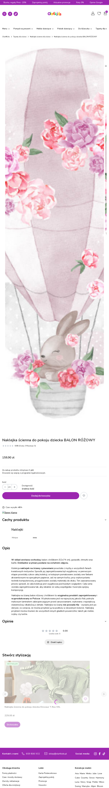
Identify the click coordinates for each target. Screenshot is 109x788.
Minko (89, 773)
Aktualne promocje (61, 2)
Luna (77, 781)
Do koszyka (12, 724)
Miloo (101, 781)
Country (84, 777)
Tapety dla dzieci (20, 37)
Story (82, 781)
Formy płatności (9, 773)
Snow (92, 777)
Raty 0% (80, 2)
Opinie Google (96, 2)
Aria (77, 773)
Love (100, 773)
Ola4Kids (6, 37)
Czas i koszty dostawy (12, 777)
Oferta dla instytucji (11, 785)
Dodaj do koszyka (40, 495)
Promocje (43, 781)
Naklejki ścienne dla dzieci (40, 37)
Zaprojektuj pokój (40, 2)
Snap (89, 781)
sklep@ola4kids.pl (58, 753)
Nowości (42, 785)
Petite (95, 781)
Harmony (100, 777)
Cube (77, 777)
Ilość (4, 482)
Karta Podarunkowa (47, 773)
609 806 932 (33, 753)
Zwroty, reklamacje (10, 781)
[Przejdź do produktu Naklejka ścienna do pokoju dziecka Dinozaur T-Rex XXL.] (47, 682)
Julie (95, 773)
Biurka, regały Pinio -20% (15, 2)
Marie (82, 773)
